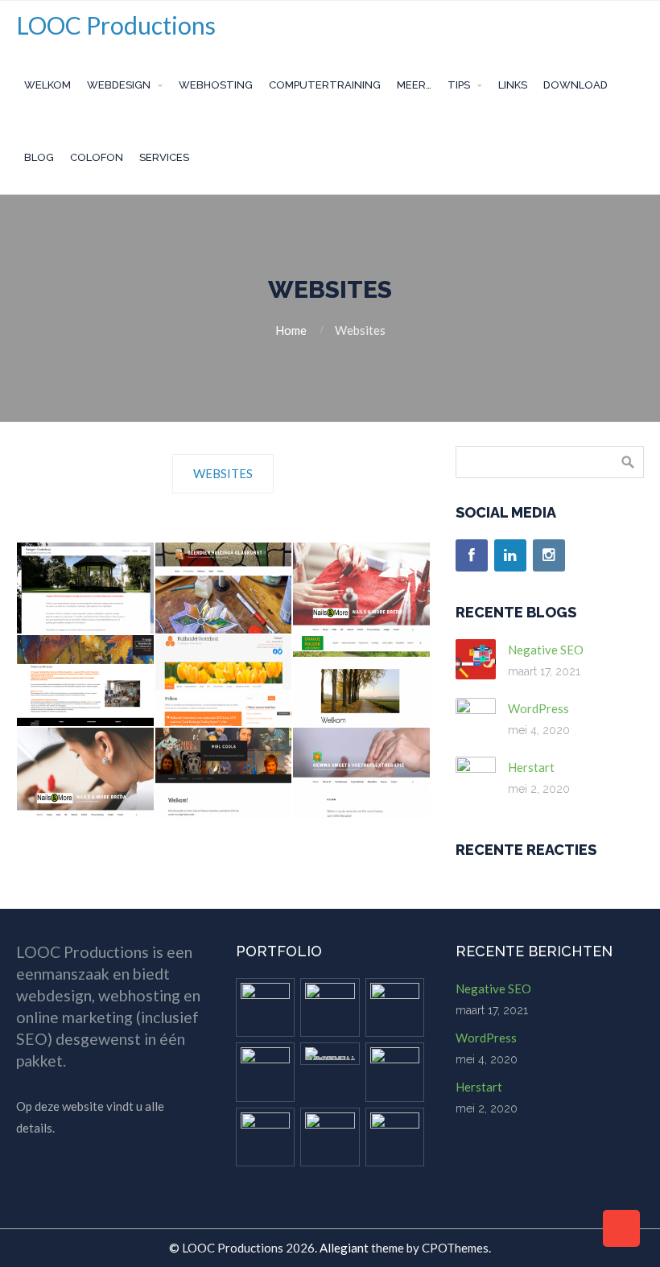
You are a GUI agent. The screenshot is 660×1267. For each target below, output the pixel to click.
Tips (459, 85)
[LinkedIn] (510, 555)
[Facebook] (472, 555)
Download (575, 85)
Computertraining (325, 85)
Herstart (531, 767)
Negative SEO (546, 649)
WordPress (538, 708)
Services (164, 157)
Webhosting (216, 85)
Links (512, 85)
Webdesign (119, 85)
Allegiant (344, 1247)
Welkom (47, 85)
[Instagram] (549, 555)
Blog (39, 157)
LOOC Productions (116, 24)
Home (291, 330)
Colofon (96, 157)
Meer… (414, 85)
